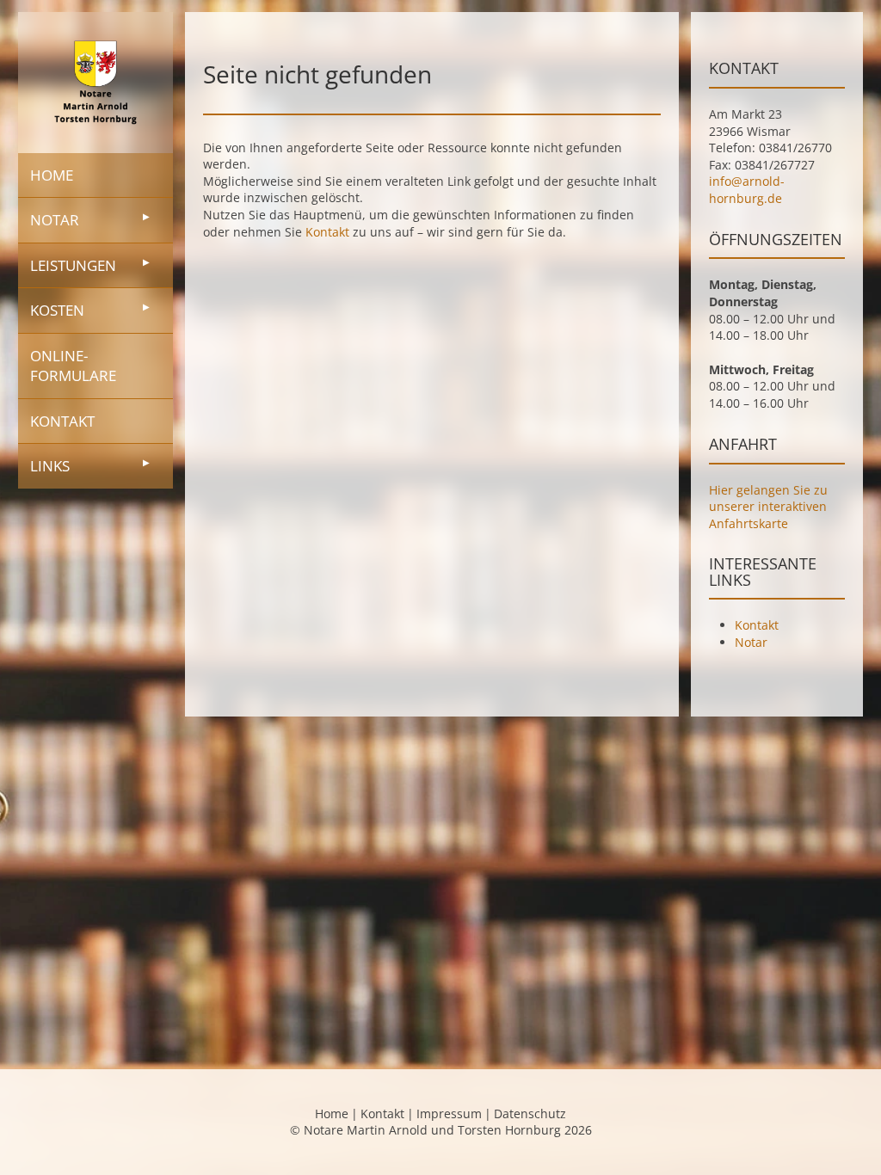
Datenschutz (530, 1113)
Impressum (449, 1113)
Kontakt (62, 421)
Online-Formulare (73, 366)
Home (51, 175)
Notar (54, 220)
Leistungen (73, 265)
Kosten (57, 310)
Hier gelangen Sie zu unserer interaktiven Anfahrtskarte (768, 507)
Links (50, 466)
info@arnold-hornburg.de (747, 189)
